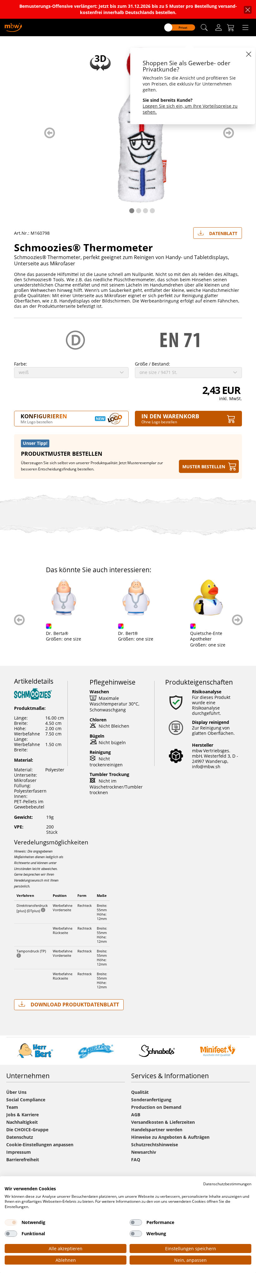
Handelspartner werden (156, 1130)
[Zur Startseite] (13, 27)
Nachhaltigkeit (22, 1122)
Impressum (18, 1152)
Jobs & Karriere (22, 1115)
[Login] (218, 27)
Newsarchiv (143, 1152)
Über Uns (16, 1092)
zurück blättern (49, 132)
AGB (135, 1115)
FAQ (135, 1159)
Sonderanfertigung (151, 1100)
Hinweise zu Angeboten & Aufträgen (170, 1137)
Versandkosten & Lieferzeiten (163, 1122)
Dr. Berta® (57, 633)
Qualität (140, 1092)
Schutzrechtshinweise (154, 1145)
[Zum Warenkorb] (230, 27)
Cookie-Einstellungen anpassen (39, 1145)
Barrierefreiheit (22, 1159)
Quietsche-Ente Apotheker (206, 636)
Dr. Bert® (128, 633)
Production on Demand (156, 1107)
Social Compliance (25, 1100)
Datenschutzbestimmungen (227, 1184)
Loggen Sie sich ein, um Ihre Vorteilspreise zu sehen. (190, 109)
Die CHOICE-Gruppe (27, 1130)
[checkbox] (11, 1222)
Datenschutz (19, 1137)
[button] (204, 28)
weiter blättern (228, 132)
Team (12, 1107)
